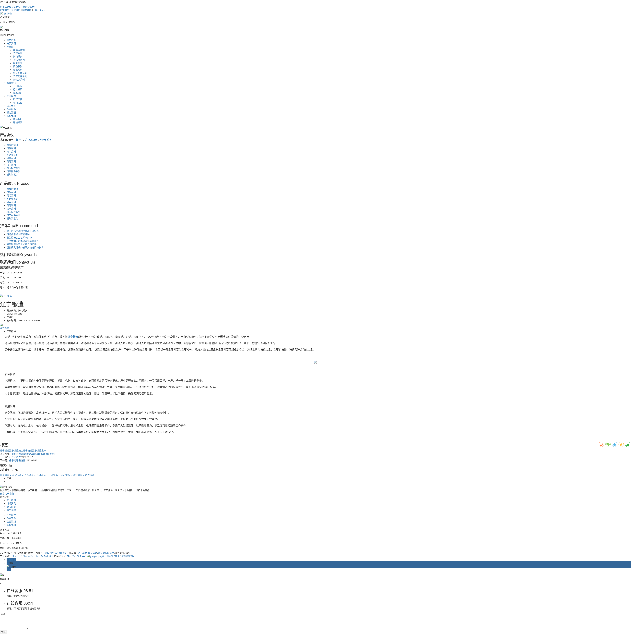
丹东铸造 (4, 6)
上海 (35, 556)
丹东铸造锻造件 (17, 460)
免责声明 (81, 556)
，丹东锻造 (28, 474)
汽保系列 (17, 53)
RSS (36, 10)
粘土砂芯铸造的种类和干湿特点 (23, 230)
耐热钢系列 (19, 79)
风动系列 (17, 66)
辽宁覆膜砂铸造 (26, 6)
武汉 (51, 556)
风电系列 (17, 63)
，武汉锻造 (88, 474)
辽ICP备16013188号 (55, 552)
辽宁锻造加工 (16, 450)
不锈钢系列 (19, 59)
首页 (19, 140)
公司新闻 (17, 86)
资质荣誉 (11, 105)
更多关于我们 (7, 493)
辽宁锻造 (4, 450)
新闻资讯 (11, 82)
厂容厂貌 (17, 99)
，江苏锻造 (64, 474)
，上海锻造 (52, 474)
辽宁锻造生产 (39, 450)
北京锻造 (5, 474)
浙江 (46, 556)
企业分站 (15, 10)
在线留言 (17, 122)
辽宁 (19, 556)
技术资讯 (17, 92)
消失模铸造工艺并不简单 (19, 237)
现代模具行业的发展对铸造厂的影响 (25, 247)
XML (42, 10)
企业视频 (11, 109)
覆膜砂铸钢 (19, 49)
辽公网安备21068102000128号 (118, 556)
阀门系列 (17, 56)
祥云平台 (71, 556)
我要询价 (4, 327)
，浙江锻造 (77, 474)
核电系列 (17, 69)
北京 (14, 556)
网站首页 (11, 40)
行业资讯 (17, 89)
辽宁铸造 (13, 6)
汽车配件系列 (20, 76)
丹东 (25, 556)
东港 (30, 556)
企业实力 (11, 96)
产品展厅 (11, 46)
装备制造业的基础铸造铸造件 (21, 244)
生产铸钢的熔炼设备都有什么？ (23, 240)
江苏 (40, 556)
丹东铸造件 (15, 457)
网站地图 (27, 10)
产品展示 (31, 140)
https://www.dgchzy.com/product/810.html (33, 453)
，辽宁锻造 (16, 474)
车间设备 (17, 102)
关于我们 (11, 43)
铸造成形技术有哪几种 (18, 234)
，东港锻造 (40, 474)
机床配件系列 (20, 72)
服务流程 (11, 112)
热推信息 (4, 10)
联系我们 (11, 115)
